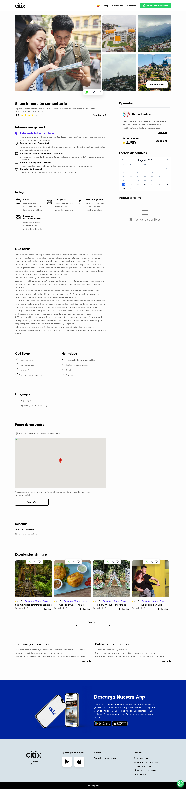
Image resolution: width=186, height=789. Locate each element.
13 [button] (152, 176)
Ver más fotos (157, 84)
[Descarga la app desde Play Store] (103, 725)
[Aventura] (86, 92)
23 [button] (123, 184)
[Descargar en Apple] (120, 723)
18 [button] (138, 180)
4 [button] (137, 172)
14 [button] (159, 176)
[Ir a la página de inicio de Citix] (20, 5)
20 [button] (152, 180)
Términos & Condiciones (144, 770)
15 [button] (167, 176)
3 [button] (130, 172)
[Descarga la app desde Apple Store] (120, 725)
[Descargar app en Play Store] (67, 762)
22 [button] (166, 180)
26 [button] (145, 184)
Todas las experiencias (105, 758)
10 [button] (131, 176)
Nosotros (131, 5)
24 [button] (130, 184)
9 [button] (123, 176)
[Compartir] (94, 92)
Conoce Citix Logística (143, 766)
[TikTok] (31, 764)
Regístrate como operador (145, 762)
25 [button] (138, 184)
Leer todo (86, 661)
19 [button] (145, 180)
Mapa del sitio (140, 774)
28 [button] (159, 184)
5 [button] (145, 172)
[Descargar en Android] (102, 723)
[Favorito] (99, 92)
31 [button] (131, 188)
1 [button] (166, 168)
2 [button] (123, 172)
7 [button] (159, 172)
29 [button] (166, 184)
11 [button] (138, 176)
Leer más (162, 132)
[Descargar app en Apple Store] (79, 762)
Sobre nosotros (140, 758)
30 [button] (123, 188)
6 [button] (152, 172)
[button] (60, 460)
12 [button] (145, 176)
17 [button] (131, 180)
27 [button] (152, 184)
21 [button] (159, 180)
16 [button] (123, 180)
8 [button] (166, 172)
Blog (106, 5)
